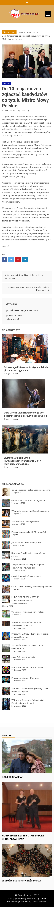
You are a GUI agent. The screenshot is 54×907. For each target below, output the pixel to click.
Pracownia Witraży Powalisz (25, 678)
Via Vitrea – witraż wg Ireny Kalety (27, 612)
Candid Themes (39, 901)
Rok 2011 (6, 84)
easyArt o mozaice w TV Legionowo (28, 500)
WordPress (32, 898)
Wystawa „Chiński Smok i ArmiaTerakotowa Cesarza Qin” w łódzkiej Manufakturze (22, 460)
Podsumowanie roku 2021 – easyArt (28, 532)
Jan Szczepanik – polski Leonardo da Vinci (30, 490)
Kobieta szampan (12, 777)
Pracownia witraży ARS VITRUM (27, 667)
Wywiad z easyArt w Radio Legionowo (30, 511)
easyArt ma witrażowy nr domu (26, 576)
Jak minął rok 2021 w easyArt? (26, 542)
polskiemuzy (15, 310)
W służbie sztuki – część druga (21, 880)
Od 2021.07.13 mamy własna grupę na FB (31, 586)
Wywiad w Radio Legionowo (25, 521)
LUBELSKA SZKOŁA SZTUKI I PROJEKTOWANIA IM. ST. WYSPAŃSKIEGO (25, 600)
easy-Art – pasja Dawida (23, 657)
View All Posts (15, 315)
